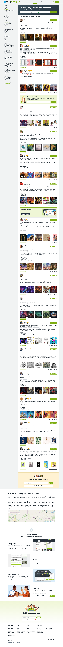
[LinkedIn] (51, 639)
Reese (25, 373)
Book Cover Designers (10, 10)
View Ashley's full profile (52, 67)
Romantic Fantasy (8, 73)
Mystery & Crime (8, 50)
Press (18, 629)
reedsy (13, 2)
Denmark (7, 35)
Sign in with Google (34, 12)
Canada (6, 24)
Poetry (6, 69)
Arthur (25, 274)
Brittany (26, 19)
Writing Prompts (49, 628)
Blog (45, 1)
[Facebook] (53, 639)
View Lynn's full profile (53, 179)
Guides (28, 628)
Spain (6, 31)
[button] (9, 511)
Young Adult (7, 83)
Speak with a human (26, 214)
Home (21, 16)
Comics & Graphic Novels (9, 45)
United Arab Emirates (9, 29)
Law (6, 60)
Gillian (25, 106)
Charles (25, 70)
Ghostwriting (7, 16)
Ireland (6, 28)
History (6, 58)
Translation (7, 17)
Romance (7, 72)
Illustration (25, 25)
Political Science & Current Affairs (10, 71)
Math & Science (8, 75)
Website (6, 18)
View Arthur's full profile (52, 294)
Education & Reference (9, 52)
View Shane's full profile (52, 419)
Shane (25, 398)
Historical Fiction (8, 56)
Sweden (6, 32)
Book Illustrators (9, 11)
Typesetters (8, 14)
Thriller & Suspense (8, 80)
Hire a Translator (11, 633)
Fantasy (6, 53)
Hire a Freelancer (11, 627)
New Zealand (7, 26)
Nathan (25, 348)
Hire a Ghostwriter (11, 632)
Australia (7, 25)
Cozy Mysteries (8, 49)
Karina (25, 322)
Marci (25, 448)
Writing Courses (30, 629)
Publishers (48, 631)
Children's (7, 43)
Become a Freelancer (21, 631)
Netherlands (7, 36)
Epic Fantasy (7, 51)
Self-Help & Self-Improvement (8, 78)
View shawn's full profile (52, 205)
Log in (53, 1)
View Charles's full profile (52, 92)
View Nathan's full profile (52, 369)
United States (7, 22)
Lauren (25, 422)
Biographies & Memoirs (9, 40)
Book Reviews (48, 627)
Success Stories (20, 632)
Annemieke (26, 131)
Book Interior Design (36, 187)
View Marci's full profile (53, 469)
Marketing (7, 15)
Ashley (25, 45)
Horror (6, 59)
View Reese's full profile (53, 395)
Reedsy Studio (39, 627)
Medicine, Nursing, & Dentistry (9, 64)
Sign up (57, 1)
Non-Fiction (7, 66)
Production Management (44, 187)
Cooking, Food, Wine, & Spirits (9, 47)
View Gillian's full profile (53, 127)
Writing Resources (40, 632)
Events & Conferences (31, 631)
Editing (6, 8)
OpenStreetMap (49, 521)
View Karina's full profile (53, 345)
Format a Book (39, 631)
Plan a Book (39, 629)
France (6, 30)
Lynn (25, 155)
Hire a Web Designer (11, 635)
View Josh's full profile (53, 271)
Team (18, 628)
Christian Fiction (8, 44)
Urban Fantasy (8, 82)
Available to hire (22, 67)
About (49, 1)
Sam (25, 219)
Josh (25, 245)
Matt (25, 298)
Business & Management (9, 42)
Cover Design (25, 76)
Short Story (7, 79)
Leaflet (45, 521)
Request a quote (54, 20)
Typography (30, 187)
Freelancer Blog (30, 633)
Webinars (28, 632)
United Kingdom (8, 23)
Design (6, 9)
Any (6, 7)
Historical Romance (8, 57)
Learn (39, 1)
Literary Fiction (8, 62)
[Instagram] (50, 639)
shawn (25, 183)
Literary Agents (49, 629)
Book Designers (31, 16)
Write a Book (39, 628)
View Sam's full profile (53, 242)
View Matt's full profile (53, 318)
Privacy (14, 642)
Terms (11, 642)
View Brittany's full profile (52, 41)
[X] (48, 639)
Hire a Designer (10, 629)
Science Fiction (8, 76)
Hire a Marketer (10, 631)
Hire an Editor (10, 628)
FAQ (8, 642)
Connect (35, 1)
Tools (42, 1)
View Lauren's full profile (52, 444)
